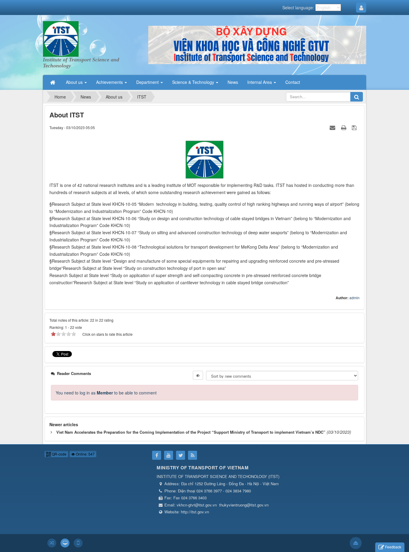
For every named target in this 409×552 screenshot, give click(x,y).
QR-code (58, 453)
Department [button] (148, 82)
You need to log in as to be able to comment (106, 393)
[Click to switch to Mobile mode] (78, 543)
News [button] (233, 82)
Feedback (393, 546)
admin (354, 297)
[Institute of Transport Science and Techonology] (61, 38)
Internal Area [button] (260, 82)
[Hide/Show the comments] (198, 375)
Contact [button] (292, 82)
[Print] (344, 127)
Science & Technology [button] (193, 82)
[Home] (53, 82)
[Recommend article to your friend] (333, 127)
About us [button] (75, 82)
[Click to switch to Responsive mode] (51, 543)
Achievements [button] (110, 82)
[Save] (355, 127)
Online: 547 (85, 453)
